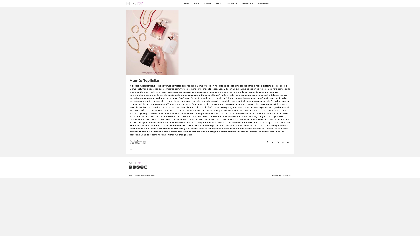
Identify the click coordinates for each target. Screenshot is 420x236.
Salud (218, 4)
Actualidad (232, 4)
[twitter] (272, 142)
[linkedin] (278, 142)
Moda (196, 4)
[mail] (288, 142)
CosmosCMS (286, 175)
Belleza (207, 4)
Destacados (247, 4)
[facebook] (267, 142)
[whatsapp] (283, 142)
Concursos (263, 4)
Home (186, 4)
